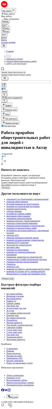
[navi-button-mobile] (3, 46)
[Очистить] (5, 78)
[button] (4, 37)
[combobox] (13, 72)
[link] (5, 28)
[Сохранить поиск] (3, 85)
